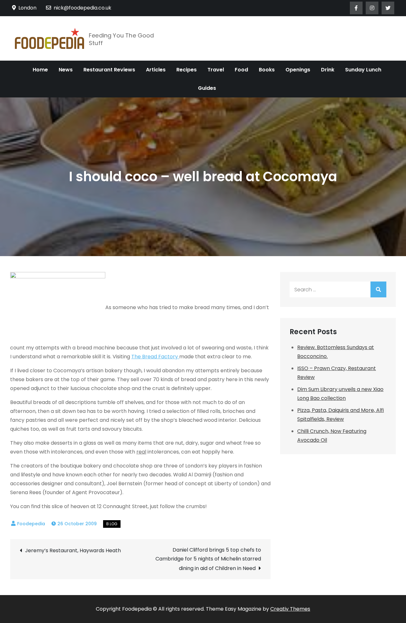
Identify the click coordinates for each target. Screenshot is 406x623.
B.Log (111, 524)
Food (241, 69)
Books (267, 69)
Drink (327, 69)
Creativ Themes (290, 609)
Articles (156, 69)
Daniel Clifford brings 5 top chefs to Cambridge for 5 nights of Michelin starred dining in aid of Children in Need (208, 559)
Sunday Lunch (363, 69)
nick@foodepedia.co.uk (82, 7)
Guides (207, 88)
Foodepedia (31, 523)
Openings (297, 69)
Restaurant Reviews (109, 69)
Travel (215, 69)
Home (40, 69)
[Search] (378, 289)
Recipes (186, 69)
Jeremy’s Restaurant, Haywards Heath (73, 550)
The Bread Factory (155, 356)
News (66, 69)
